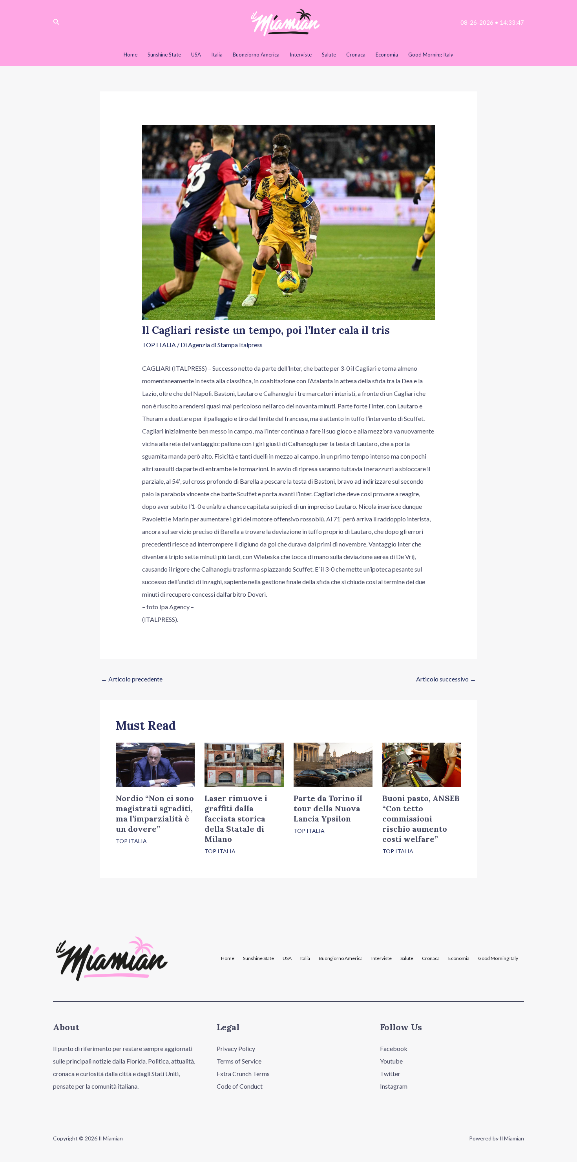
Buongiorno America (341, 958)
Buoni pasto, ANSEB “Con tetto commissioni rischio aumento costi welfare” (421, 818)
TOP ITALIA (159, 344)
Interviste (381, 958)
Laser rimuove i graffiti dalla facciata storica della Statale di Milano (236, 818)
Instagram (393, 1086)
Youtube (391, 1061)
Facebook (393, 1048)
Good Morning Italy (498, 958)
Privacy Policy (236, 1048)
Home (227, 958)
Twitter (390, 1073)
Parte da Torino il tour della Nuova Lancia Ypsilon (328, 808)
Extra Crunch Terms (243, 1073)
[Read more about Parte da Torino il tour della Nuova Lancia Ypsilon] (333, 764)
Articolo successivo (446, 679)
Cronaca (431, 958)
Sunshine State (258, 958)
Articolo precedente (132, 679)
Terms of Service (239, 1061)
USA (287, 958)
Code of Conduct (240, 1086)
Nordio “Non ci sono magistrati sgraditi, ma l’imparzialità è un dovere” (155, 813)
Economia (458, 958)
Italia (305, 958)
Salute (406, 958)
